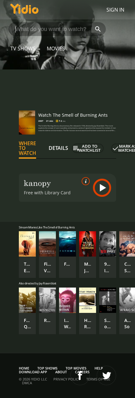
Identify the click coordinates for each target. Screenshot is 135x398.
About (61, 372)
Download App (33, 372)
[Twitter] (106, 375)
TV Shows (22, 48)
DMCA (27, 382)
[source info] (84, 181)
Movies (56, 48)
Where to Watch (27, 148)
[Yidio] (24, 9)
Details (58, 148)
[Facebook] (80, 375)
